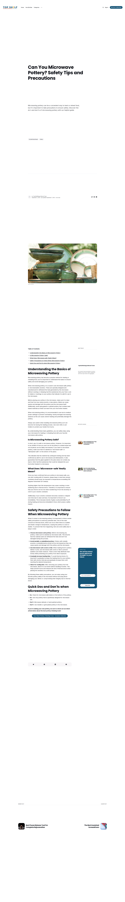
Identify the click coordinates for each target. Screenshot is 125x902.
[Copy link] (66, 664)
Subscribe (87, 585)
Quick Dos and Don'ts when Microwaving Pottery (45, 363)
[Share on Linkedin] (96, 196)
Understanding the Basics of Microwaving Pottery (45, 353)
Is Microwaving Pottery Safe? (39, 355)
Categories (36, 7)
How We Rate (29, 7)
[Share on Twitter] (91, 196)
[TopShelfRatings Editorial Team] (29, 196)
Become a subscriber (116, 7)
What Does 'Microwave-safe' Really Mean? (43, 358)
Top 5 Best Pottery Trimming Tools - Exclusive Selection (49, 616)
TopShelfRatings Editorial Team (40, 196)
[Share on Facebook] (94, 196)
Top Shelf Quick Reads (33, 139)
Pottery (41, 139)
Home (22, 7)
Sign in (106, 7)
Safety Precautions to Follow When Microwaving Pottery (47, 360)
